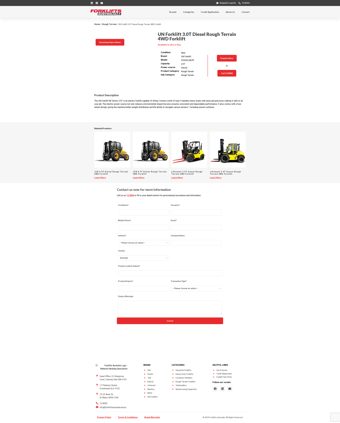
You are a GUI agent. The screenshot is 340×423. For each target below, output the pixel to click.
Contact (246, 12)
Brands (173, 12)
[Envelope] (229, 388)
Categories (188, 12)
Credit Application (210, 12)
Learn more (100, 177)
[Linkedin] (222, 388)
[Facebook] (215, 388)
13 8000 (130, 195)
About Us (230, 12)
